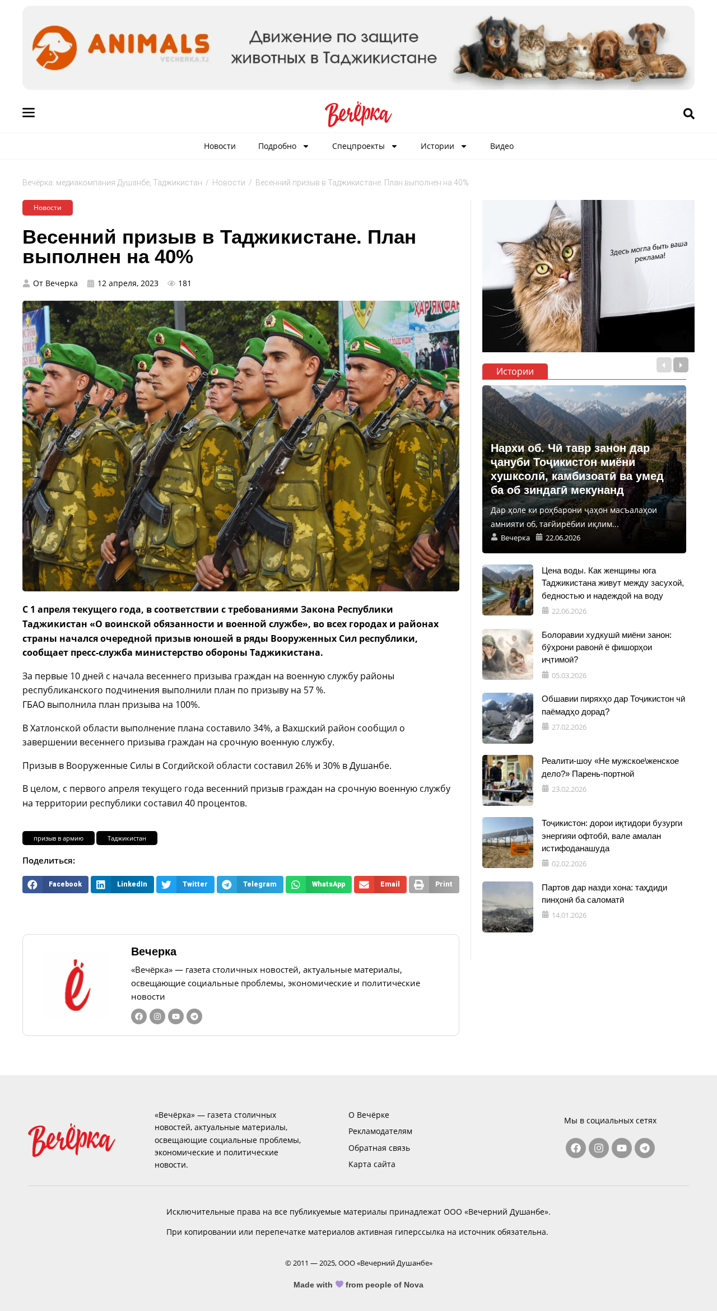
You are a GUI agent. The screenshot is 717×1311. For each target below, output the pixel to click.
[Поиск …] (689, 114)
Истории (437, 146)
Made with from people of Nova (359, 1284)
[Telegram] (194, 1016)
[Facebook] (139, 1016)
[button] (55, 884)
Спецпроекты (358, 146)
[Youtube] (176, 1016)
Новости (220, 146)
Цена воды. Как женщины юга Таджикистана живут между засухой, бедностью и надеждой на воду (613, 583)
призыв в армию (58, 838)
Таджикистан (127, 838)
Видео (502, 146)
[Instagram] (157, 1016)
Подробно (277, 146)
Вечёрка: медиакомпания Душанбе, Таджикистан (112, 182)
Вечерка (153, 951)
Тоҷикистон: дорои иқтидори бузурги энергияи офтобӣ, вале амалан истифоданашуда (612, 835)
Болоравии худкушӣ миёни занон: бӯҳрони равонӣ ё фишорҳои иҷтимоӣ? (607, 647)
